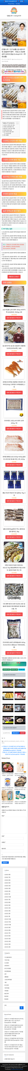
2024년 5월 (7, 938)
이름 (3, 836)
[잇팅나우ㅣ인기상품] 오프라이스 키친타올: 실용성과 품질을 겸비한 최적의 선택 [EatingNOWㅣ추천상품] (13, 1033)
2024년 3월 (7, 944)
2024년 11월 (7, 922)
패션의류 (6, 996)
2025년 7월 (7, 899)
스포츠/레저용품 (8, 979)
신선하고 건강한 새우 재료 (9, 125)
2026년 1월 (7, 894)
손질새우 (17, 741)
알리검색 (23, 733)
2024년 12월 (7, 919)
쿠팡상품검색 (16, 733)
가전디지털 (6, 960)
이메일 (4, 842)
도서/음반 (6, 962)
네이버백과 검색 (6, 669)
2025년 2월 (7, 913)
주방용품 (6, 990)
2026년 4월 (7, 885)
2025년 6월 (7, 902)
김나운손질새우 (12, 741)
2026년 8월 (7, 874)
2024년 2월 (7, 947)
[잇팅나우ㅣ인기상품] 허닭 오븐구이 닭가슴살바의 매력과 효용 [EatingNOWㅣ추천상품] (13, 1040)
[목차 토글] (16, 123)
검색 (5, 1005)
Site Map (18, 3)
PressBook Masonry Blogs (17, 1069)
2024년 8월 (7, 930)
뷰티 (5, 974)
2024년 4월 (7, 941)
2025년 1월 (7, 916)
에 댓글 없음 (5, 61)
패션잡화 (6, 999)
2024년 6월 (7, 935)
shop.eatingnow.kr (18, 59)
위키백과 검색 (21, 669)
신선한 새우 (22, 741)
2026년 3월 (7, 888)
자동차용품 (6, 988)
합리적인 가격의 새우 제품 (9, 128)
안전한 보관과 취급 (8, 130)
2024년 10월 (7, 924)
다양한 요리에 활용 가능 (9, 126)
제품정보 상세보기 (14, 276)
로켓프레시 (6, 965)
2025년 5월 (7, 905)
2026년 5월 (7, 882)
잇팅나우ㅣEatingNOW (14, 16)
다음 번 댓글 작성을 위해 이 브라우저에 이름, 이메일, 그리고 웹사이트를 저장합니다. (14, 857)
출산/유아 (6, 993)
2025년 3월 (7, 910)
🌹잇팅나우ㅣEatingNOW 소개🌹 (11, 1)
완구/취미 (6, 985)
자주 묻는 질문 (8, 133)
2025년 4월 (7, 908)
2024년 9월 (7, 927)
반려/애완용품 (7, 971)
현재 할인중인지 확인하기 (14, 318)
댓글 (3, 815)
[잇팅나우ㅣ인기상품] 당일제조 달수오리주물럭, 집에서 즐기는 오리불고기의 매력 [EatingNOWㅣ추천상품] (13, 1027)
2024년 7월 (7, 933)
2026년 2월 (7, 891)
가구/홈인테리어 (8, 957)
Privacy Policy (11, 3)
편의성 (3, 742)
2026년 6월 (7, 880)
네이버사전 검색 (14, 669)
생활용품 (6, 976)
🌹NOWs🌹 (21, 1)
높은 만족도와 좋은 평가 (9, 131)
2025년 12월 (7, 896)
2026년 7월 (7, 877)
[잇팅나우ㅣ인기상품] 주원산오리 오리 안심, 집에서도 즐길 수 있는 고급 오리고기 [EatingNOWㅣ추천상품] (14, 1020)
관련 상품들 (6, 135)
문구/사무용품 (7, 968)
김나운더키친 (6, 741)
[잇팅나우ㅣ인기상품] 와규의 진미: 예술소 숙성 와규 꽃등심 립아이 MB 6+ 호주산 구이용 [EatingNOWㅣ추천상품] (13, 1046)
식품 (4, 738)
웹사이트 (4, 848)
